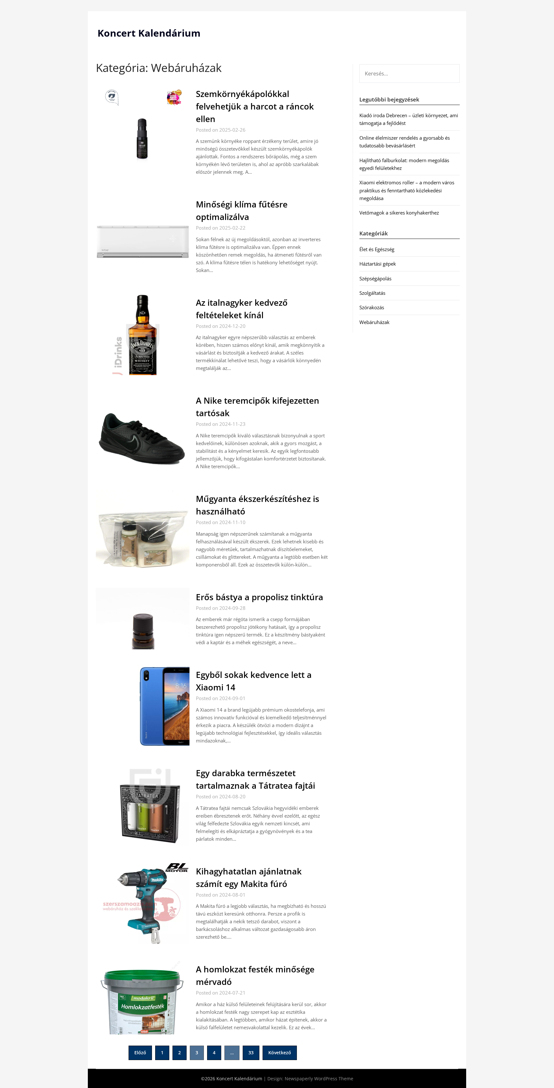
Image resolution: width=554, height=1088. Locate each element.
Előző (140, 1052)
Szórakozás (371, 307)
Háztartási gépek (377, 263)
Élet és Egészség (376, 249)
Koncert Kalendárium (148, 32)
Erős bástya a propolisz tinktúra (259, 597)
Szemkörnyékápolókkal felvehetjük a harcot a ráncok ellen (255, 106)
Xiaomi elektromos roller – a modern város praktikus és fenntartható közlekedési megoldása (406, 190)
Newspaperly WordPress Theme (319, 1078)
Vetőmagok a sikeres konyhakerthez (399, 212)
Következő (279, 1052)
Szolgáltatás (372, 293)
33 (251, 1052)
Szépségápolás (375, 278)
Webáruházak (374, 322)
